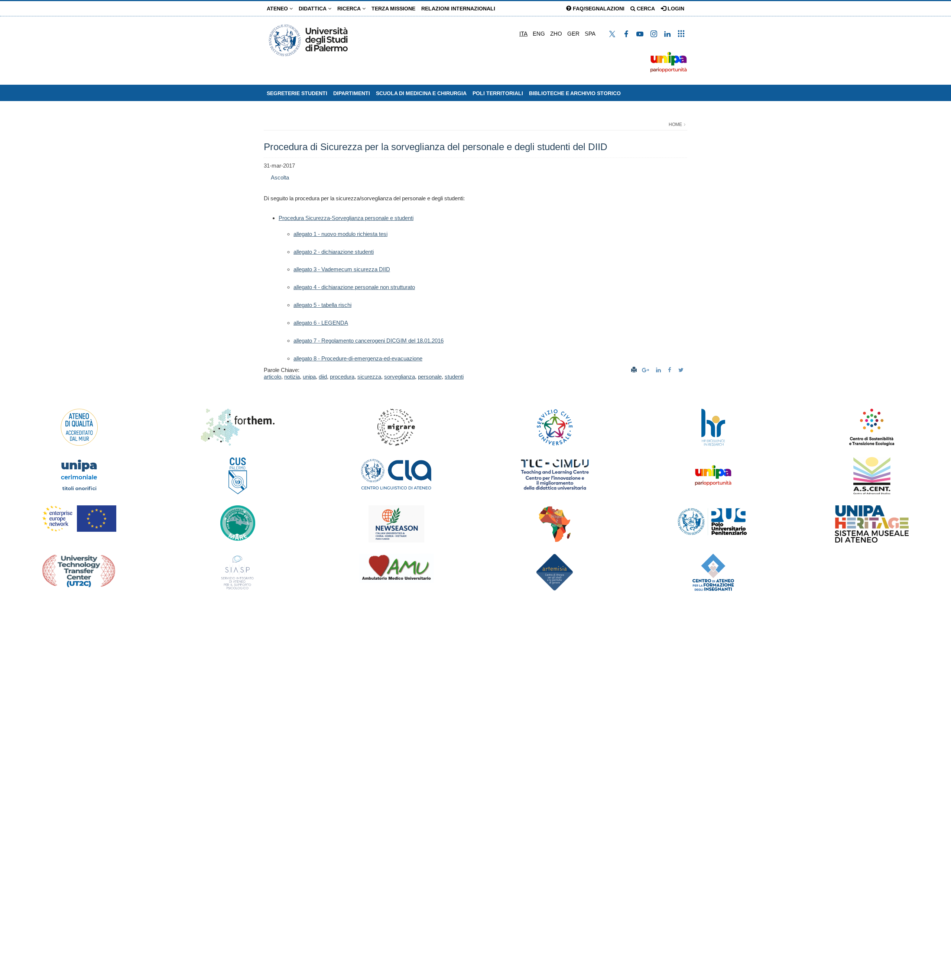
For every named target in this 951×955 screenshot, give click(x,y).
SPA (590, 33)
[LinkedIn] (659, 370)
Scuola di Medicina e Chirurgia (421, 93)
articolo (272, 376)
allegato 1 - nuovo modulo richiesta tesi (340, 234)
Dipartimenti (351, 93)
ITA (523, 33)
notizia (292, 376)
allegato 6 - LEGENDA (320, 323)
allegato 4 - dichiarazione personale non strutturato (354, 287)
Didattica (313, 9)
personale (430, 376)
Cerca (645, 9)
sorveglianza (399, 376)
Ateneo (278, 9)
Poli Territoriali (498, 93)
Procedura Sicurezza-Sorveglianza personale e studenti (346, 218)
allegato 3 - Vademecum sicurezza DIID (341, 269)
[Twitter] (681, 370)
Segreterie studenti (297, 93)
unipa (309, 376)
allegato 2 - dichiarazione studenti (333, 252)
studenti (454, 376)
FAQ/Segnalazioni (597, 9)
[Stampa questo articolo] (634, 370)
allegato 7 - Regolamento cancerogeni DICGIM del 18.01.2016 (368, 340)
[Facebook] (670, 370)
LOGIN (675, 9)
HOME (675, 124)
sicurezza (369, 376)
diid (323, 376)
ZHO (556, 33)
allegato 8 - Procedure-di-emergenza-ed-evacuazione (357, 358)
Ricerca (349, 9)
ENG (539, 33)
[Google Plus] (646, 370)
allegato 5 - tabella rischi (322, 305)
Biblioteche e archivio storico (575, 93)
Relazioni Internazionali (458, 9)
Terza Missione (393, 9)
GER (573, 33)
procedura (342, 376)
